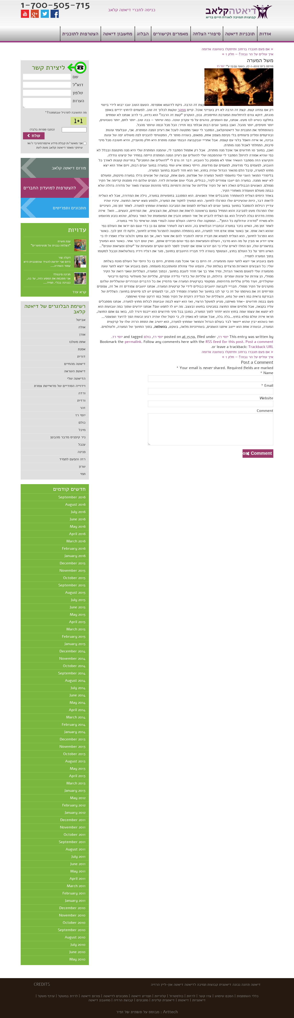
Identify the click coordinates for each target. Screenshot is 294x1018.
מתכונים (142, 1000)
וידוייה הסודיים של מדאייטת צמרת (59, 385)
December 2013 (72, 739)
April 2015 (77, 621)
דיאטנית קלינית (163, 1000)
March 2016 (75, 541)
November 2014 (72, 658)
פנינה (81, 451)
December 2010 (72, 907)
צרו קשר (205, 996)
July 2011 (78, 856)
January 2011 (75, 900)
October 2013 (74, 753)
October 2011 (74, 834)
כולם (82, 422)
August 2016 (75, 504)
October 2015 (74, 577)
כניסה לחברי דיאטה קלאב (131, 10)
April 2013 (77, 775)
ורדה (81, 393)
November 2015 (72, 570)
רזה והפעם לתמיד (72, 459)
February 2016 (73, 548)
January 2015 (74, 643)
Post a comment (259, 341)
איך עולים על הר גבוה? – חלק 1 (247, 54)
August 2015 (75, 592)
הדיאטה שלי (76, 378)
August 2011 (75, 849)
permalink (133, 341)
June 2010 (77, 952)
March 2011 (76, 885)
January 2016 (74, 555)
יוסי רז (80, 415)
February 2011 (73, 893)
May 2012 (77, 797)
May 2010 (77, 959)
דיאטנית (225, 984)
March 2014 (75, 717)
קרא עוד (79, 292)
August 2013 (75, 761)
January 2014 (74, 731)
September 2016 (71, 497)
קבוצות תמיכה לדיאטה (201, 984)
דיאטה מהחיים (74, 363)
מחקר (182, 109)
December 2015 (72, 563)
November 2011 (72, 827)
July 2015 (78, 599)
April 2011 (77, 878)
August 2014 (75, 680)
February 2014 (73, 724)
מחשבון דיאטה (117, 33)
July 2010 (77, 944)
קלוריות (160, 996)
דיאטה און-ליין (172, 984)
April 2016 (77, 533)
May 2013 (77, 768)
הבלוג (143, 33)
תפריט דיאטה (141, 996)
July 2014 (78, 687)
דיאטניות (199, 1000)
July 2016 (78, 511)
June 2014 (77, 695)
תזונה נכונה (241, 984)
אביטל (80, 319)
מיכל (82, 429)
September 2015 (71, 585)
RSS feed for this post (224, 341)
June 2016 (77, 519)
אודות (265, 33)
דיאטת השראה (74, 371)
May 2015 (77, 614)
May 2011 (77, 871)
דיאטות (183, 1000)
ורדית (81, 400)
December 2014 (72, 651)
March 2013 (75, 783)
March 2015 (75, 629)
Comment (265, 410)
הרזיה (155, 984)
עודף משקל (46, 996)
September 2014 (71, 673)
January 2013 (74, 790)
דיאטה (255, 984)
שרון (82, 466)
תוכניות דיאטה (240, 33)
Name (268, 372)
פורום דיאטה (90, 996)
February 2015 (73, 636)
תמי (82, 473)
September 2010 (71, 929)
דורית (81, 356)
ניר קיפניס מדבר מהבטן (67, 437)
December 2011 (72, 819)
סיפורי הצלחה (206, 33)
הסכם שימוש (224, 996)
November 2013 (72, 746)
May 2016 (77, 526)
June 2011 (77, 863)
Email (268, 385)
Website (266, 398)
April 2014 (77, 709)
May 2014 (77, 702)
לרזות (191, 996)
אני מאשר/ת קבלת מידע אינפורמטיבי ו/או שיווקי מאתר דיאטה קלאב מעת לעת (55, 145)
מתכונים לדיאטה (115, 996)
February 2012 (73, 805)
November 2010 (72, 915)
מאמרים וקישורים (170, 33)
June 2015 (77, 607)
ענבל (81, 444)
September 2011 (72, 841)
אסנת (81, 349)
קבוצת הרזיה (123, 1000)
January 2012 (75, 812)
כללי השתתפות (247, 996)
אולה (81, 327)
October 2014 (74, 665)
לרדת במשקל (68, 996)
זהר (82, 407)
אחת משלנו (77, 341)
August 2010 (75, 937)
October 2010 (74, 922)
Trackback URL (260, 346)
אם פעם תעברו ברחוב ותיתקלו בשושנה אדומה (237, 49)
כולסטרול (176, 996)
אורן (82, 334)
